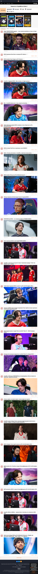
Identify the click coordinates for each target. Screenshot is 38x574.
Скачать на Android (3, 25)
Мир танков (8, 3)
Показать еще (19, 557)
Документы (20, 565)
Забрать (27, 25)
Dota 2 (2, 3)
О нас (17, 565)
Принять (33, 572)
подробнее (32, 567)
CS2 (4, 3)
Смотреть (19, 25)
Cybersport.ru (17, 572)
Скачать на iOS (11, 25)
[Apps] (33, 1)
